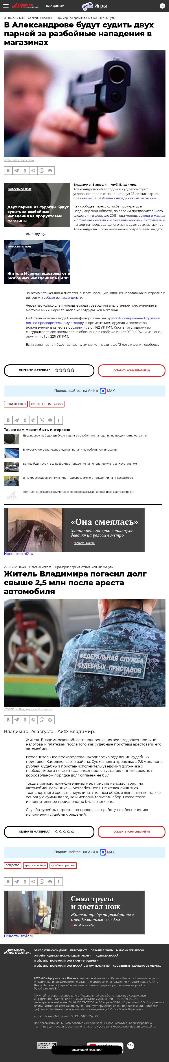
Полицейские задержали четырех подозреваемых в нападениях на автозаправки (78, 491)
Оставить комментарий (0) (132, 370)
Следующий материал (87, 1050)
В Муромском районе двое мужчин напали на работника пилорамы (70, 449)
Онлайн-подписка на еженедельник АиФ (62, 955)
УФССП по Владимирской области (28, 709)
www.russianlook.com (19, 160)
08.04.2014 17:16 (14, 18)
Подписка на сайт (107, 955)
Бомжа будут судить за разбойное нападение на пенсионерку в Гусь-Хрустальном (80, 463)
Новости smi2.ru (18, 554)
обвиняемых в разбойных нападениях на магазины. (115, 198)
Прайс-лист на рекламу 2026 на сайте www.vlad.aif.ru (72, 965)
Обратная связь (102, 950)
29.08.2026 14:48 (15, 567)
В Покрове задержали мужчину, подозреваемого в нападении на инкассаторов (78, 477)
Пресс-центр (78, 950)
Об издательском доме (50, 950)
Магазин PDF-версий (130, 950)
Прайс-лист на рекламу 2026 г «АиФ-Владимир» (66, 960)
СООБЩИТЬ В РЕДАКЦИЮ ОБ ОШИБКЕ (137, 965)
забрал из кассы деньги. (63, 298)
